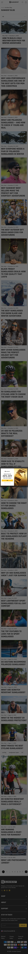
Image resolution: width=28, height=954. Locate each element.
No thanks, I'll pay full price (7, 482)
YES (7, 480)
